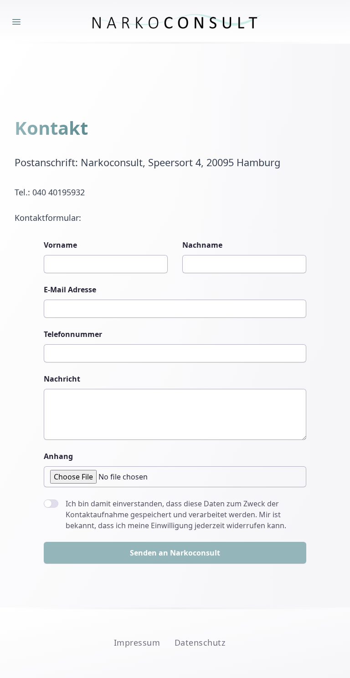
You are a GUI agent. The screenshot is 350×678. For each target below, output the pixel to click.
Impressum (137, 642)
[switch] (51, 504)
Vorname (60, 245)
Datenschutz (200, 642)
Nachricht (62, 379)
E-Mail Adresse (70, 290)
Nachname (202, 245)
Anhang (58, 456)
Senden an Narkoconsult (175, 553)
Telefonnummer (73, 334)
